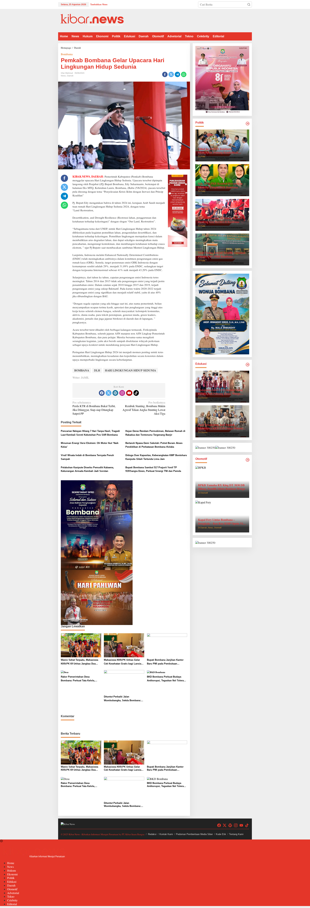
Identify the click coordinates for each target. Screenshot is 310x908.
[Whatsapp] (183, 74)
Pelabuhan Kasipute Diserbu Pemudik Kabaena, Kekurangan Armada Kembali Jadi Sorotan (87, 469)
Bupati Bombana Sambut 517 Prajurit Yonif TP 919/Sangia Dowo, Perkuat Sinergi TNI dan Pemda (153, 469)
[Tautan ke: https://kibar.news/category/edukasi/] (247, 364)
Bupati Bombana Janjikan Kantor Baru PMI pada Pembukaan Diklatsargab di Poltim (165, 662)
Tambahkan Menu (98, 4)
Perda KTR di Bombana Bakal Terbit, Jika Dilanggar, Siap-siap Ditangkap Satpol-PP (94, 408)
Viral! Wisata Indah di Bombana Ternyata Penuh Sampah (87, 457)
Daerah (70, 76)
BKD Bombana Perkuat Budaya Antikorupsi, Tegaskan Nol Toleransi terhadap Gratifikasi (167, 679)
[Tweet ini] (171, 74)
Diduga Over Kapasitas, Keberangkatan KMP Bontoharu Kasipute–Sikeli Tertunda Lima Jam (156, 457)
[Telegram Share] (177, 74)
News (63, 76)
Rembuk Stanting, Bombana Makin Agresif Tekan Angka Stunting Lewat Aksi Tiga (144, 408)
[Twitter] (108, 393)
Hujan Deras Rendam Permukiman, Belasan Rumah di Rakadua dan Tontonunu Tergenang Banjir (155, 433)
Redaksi (152, 834)
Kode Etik (221, 834)
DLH (97, 370)
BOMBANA (81, 370)
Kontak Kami (166, 834)
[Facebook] (102, 393)
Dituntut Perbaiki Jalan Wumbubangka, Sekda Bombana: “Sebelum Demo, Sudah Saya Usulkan (122, 698)
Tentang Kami (236, 834)
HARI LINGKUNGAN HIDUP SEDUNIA (130, 370)
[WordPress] (115, 393)
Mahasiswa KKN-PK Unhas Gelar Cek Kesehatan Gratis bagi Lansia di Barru (124, 662)
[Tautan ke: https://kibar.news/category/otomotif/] (247, 460)
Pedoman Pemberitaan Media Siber (194, 834)
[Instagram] (122, 393)
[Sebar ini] (165, 74)
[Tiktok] (136, 393)
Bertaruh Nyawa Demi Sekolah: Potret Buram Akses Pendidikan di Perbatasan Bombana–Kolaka (153, 445)
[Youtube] (129, 393)
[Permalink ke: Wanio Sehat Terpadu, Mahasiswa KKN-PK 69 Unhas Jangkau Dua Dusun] (81, 645)
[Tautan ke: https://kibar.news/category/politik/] (247, 123)
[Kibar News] (92, 20)
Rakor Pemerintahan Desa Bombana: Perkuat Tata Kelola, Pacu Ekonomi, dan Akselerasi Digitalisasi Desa (78, 679)
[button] (249, 4)
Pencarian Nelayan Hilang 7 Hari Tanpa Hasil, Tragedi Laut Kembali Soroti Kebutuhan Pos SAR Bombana (90, 433)
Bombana (67, 54)
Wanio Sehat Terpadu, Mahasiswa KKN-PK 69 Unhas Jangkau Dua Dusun (79, 662)
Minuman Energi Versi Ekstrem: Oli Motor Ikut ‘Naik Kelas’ (89, 445)
